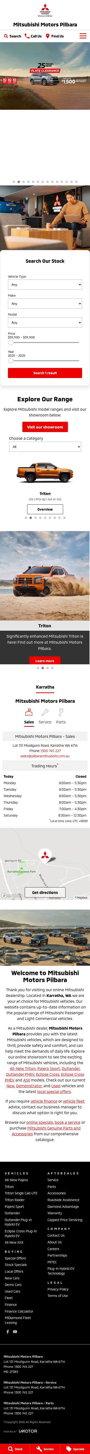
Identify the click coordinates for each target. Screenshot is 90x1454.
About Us (55, 1242)
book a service (67, 1122)
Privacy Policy (58, 1289)
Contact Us (56, 1235)
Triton (9, 1187)
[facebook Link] (8, 1332)
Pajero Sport (48, 1068)
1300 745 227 (51, 751)
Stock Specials (16, 1265)
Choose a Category (26, 438)
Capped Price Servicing (65, 1220)
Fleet (9, 1298)
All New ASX (14, 1242)
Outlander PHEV (20, 1074)
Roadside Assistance (63, 1200)
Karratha (45, 687)
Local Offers (14, 1271)
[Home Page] (45, 10)
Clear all (45, 269)
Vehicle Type (17, 276)
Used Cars (12, 1291)
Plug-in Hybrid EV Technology (61, 1270)
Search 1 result (45, 373)
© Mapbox (81, 897)
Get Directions (45, 892)
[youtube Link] (15, 1332)
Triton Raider (14, 1200)
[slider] (11, 342)
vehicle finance (43, 1101)
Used (55, 1085)
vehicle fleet (74, 1101)
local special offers (54, 1091)
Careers (53, 1249)
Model (12, 314)
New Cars (12, 1278)
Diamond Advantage (63, 1206)
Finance (11, 1304)
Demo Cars (13, 1285)
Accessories (57, 1193)
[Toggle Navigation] (83, 36)
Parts (52, 1187)
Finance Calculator (19, 1311)
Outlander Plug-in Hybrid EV (18, 1222)
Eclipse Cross (47, 1074)
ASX (26, 1080)
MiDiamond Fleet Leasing (18, 1320)
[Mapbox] (13, 895)
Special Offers (15, 1258)
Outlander (71, 1068)
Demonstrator (29, 1085)
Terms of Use (58, 1296)
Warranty (55, 1213)
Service (53, 1180)
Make (12, 295)
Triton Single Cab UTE (21, 1193)
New (10, 1085)
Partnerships (57, 1255)
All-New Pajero (16, 1180)
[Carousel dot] (14, 182)
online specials (39, 1122)
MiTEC (52, 1262)
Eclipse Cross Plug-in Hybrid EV (21, 1233)
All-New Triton (23, 1068)
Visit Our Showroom (45, 427)
